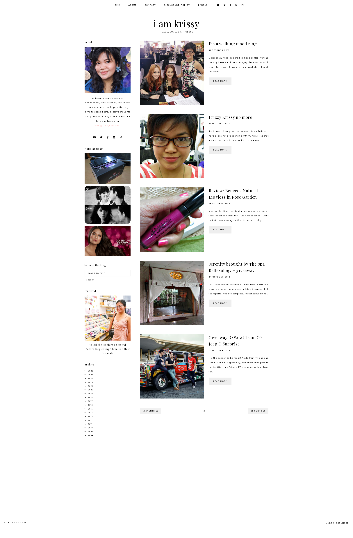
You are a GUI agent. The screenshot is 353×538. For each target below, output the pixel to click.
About (132, 5)
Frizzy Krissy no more (230, 117)
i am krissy (177, 23)
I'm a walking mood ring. (233, 43)
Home (116, 5)
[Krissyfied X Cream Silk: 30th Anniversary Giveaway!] (108, 255)
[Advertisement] (113, 468)
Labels (203, 5)
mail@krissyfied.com (107, 125)
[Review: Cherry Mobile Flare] (108, 183)
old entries (258, 411)
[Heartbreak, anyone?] (108, 223)
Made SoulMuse (337, 523)
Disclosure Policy (177, 5)
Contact (150, 5)
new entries (150, 411)
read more (220, 81)
